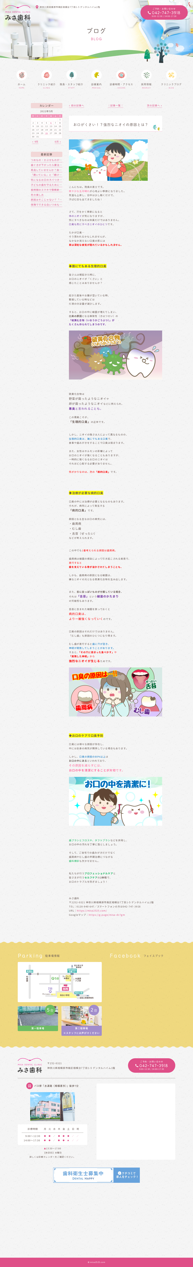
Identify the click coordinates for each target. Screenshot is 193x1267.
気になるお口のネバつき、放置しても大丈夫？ (58, 179)
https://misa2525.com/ (92, 910)
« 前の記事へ (76, 105)
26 (46, 133)
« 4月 (35, 141)
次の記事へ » (154, 105)
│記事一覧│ (115, 105)
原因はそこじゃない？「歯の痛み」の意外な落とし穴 (62, 199)
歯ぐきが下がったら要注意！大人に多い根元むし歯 (61, 165)
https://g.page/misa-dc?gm (107, 914)
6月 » (58, 141)
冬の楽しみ (37, 194)
